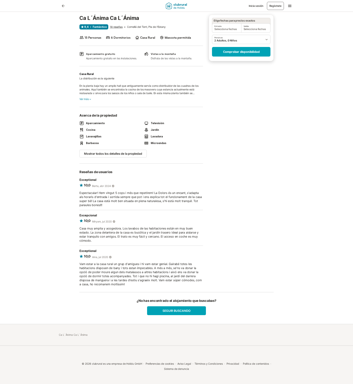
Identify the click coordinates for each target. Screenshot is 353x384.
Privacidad (233, 363)
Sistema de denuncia (176, 368)
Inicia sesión (256, 5)
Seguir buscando (176, 311)
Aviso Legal (184, 363)
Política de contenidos (256, 363)
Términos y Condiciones (209, 363)
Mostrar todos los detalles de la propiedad (113, 153)
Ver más (84, 99)
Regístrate (275, 5)
